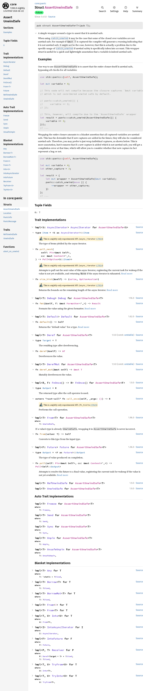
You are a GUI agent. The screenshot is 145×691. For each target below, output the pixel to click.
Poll (45, 259)
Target (46, 340)
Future (39, 12)
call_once (73, 398)
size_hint (46, 279)
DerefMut (53, 364)
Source (51, 16)
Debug (51, 298)
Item (45, 232)
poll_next (46, 249)
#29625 (93, 405)
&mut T (78, 369)
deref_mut (46, 369)
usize (72, 279)
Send (50, 515)
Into (55, 615)
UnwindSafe (48, 424)
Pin (52, 252)
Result (96, 303)
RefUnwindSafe (57, 483)
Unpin (51, 538)
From (50, 417)
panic (43, 3)
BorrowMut (54, 593)
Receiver (58, 650)
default (45, 321)
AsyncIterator (57, 227)
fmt (42, 303)
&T (63, 351)
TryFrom (57, 664)
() (100, 398)
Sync (50, 526)
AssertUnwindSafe (111, 227)
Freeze (51, 503)
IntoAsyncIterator (60, 627)
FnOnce (56, 382)
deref (43, 351)
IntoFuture (55, 638)
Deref (51, 335)
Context (59, 255)
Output (46, 388)
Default (52, 316)
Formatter (73, 303)
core (13, 4)
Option (54, 259)
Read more (126, 273)
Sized (58, 577)
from (42, 434)
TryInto (57, 675)
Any (49, 570)
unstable (128, 335)
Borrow (51, 582)
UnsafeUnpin (55, 549)
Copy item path (77, 7)
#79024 (99, 238)
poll (42, 463)
